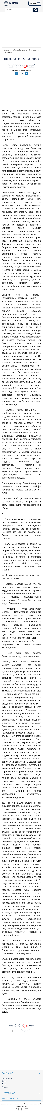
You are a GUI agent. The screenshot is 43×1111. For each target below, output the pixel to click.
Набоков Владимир (19, 50)
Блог (4, 1084)
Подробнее (23, 1108)
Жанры (5, 1081)
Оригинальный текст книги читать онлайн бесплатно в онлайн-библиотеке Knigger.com (21, 1017)
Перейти (25, 1031)
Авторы (5, 1087)
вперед (31, 66)
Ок (16, 1108)
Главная (7, 50)
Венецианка (34, 50)
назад (11, 66)
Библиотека (7, 1078)
